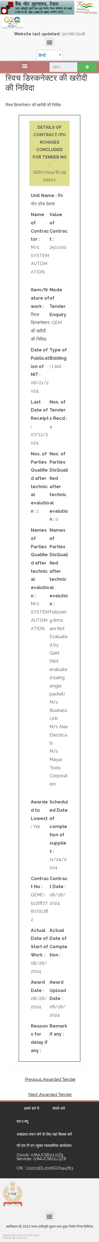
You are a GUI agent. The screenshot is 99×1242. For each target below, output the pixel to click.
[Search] (87, 67)
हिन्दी (42, 55)
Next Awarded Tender (50, 1094)
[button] (49, 42)
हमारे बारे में (31, 1108)
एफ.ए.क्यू (22, 1121)
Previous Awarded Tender (50, 1079)
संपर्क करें (58, 1108)
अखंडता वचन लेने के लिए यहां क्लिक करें (44, 1134)
